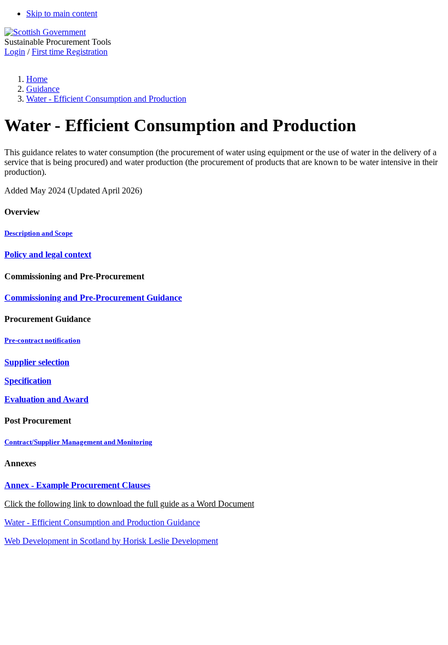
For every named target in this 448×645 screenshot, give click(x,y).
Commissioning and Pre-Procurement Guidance (93, 297)
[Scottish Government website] (45, 32)
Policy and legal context (47, 254)
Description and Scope (38, 233)
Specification (27, 380)
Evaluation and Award (46, 399)
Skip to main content (61, 13)
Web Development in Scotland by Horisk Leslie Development (111, 541)
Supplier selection (36, 362)
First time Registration (70, 51)
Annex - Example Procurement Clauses (77, 485)
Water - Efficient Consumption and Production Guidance (102, 522)
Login (14, 51)
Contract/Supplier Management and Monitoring (78, 442)
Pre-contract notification (42, 340)
